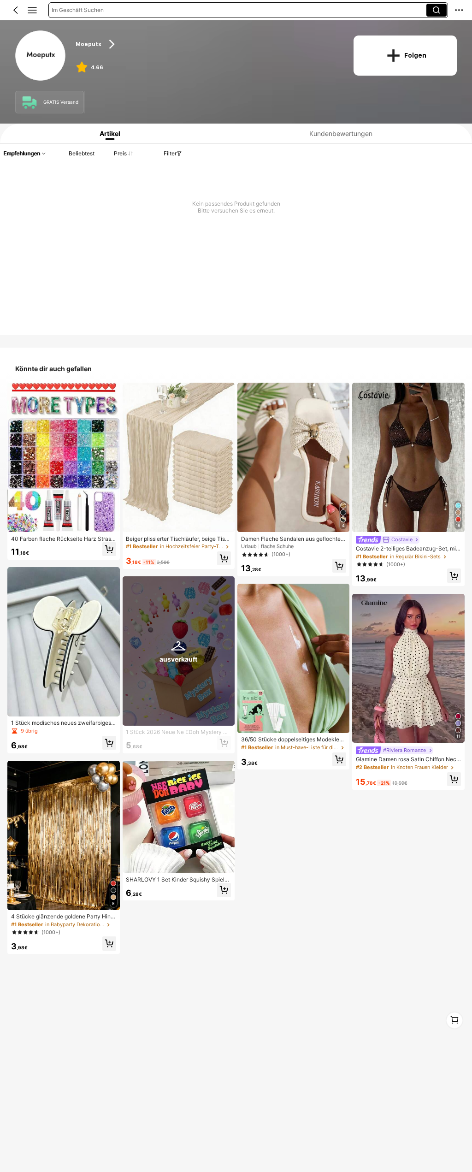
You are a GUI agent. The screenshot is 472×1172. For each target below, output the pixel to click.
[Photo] (29, 102)
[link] (41, 56)
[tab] (107, 133)
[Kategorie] (32, 10)
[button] (15, 10)
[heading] (207, 44)
